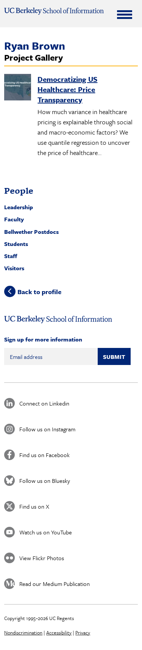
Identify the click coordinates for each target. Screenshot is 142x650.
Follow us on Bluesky (44, 480)
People (18, 190)
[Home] (54, 11)
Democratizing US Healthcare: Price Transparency (67, 89)
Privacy (82, 632)
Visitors (14, 268)
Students (16, 244)
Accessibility (59, 632)
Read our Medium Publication (54, 584)
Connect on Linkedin (44, 403)
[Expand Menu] (124, 14)
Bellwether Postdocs (31, 231)
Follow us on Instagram (47, 429)
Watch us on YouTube (45, 532)
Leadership (18, 207)
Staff (10, 256)
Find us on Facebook (44, 455)
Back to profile (39, 291)
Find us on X (34, 506)
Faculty (14, 219)
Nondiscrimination (23, 632)
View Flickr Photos (41, 558)
